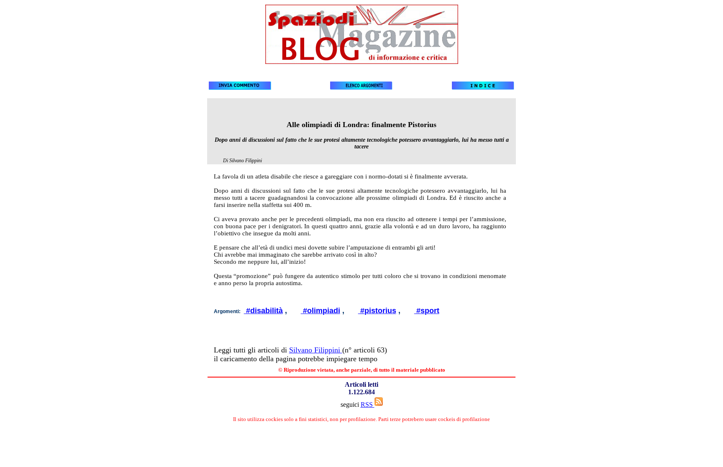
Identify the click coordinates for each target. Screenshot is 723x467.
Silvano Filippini (315, 350)
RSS (367, 404)
